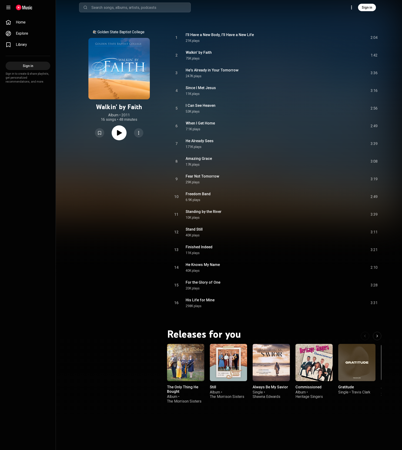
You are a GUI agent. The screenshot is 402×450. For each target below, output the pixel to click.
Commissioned (308, 387)
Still (213, 387)
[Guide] (8, 7)
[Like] (339, 38)
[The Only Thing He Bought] (185, 362)
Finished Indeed (199, 247)
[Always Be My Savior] (271, 362)
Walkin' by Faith (199, 52)
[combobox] (141, 7)
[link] (28, 22)
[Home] (24, 7)
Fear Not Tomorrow (202, 176)
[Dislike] (348, 38)
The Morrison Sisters (184, 401)
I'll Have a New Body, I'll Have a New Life (220, 35)
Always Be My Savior (270, 387)
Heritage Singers (309, 396)
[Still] (228, 362)
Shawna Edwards (266, 396)
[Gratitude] (356, 362)
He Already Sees (200, 141)
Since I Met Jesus (201, 88)
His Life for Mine (200, 300)
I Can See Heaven (200, 105)
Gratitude (346, 387)
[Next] (377, 336)
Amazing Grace (199, 158)
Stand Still (194, 229)
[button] (99, 133)
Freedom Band (198, 194)
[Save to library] (99, 133)
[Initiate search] (85, 7)
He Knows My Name (203, 264)
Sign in (367, 7)
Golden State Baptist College (120, 32)
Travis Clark (361, 392)
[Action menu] (138, 133)
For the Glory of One (203, 282)
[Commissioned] (314, 362)
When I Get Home (200, 123)
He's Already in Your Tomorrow (212, 70)
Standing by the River (203, 211)
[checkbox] (374, 37)
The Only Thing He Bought (182, 389)
